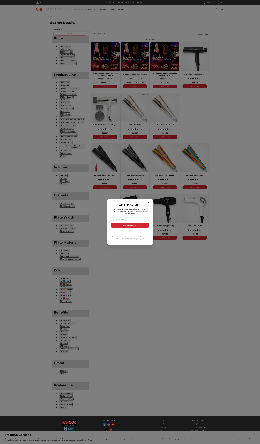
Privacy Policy (139, 240)
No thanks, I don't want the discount (130, 230)
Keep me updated (130, 225)
